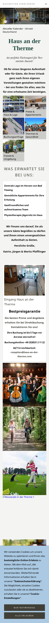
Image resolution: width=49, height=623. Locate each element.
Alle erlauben (24, 615)
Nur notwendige (24, 607)
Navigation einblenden (19, 4)
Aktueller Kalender (13, 28)
